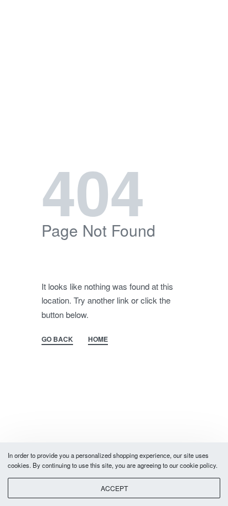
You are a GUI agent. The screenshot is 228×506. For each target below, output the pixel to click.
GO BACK (57, 340)
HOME (98, 340)
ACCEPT (114, 488)
